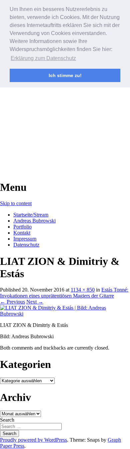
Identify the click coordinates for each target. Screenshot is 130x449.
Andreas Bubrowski (34, 220)
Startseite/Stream (30, 214)
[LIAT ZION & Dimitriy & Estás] (65, 314)
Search (7, 420)
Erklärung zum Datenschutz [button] (43, 58)
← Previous (12, 302)
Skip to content (16, 203)
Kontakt (21, 233)
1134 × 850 (83, 290)
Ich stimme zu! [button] (65, 75)
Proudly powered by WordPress (33, 440)
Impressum (24, 239)
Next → (34, 302)
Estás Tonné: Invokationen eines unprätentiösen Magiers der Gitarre (64, 293)
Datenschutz (26, 245)
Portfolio (22, 227)
